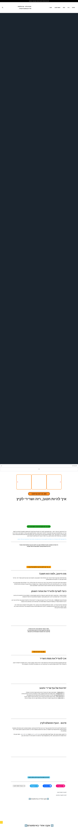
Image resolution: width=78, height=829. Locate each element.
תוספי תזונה (57, 7)
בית (68, 7)
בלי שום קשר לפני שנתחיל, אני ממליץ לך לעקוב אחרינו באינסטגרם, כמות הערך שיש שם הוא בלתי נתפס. (41, 539)
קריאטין (32, 734)
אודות (73, 7)
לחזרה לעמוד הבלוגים (61, 795)
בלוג (64, 7)
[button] (2, 7)
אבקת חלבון (38, 734)
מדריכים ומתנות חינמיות (25, 8)
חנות (51, 7)
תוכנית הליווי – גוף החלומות (24, 6)
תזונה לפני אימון (24, 734)
